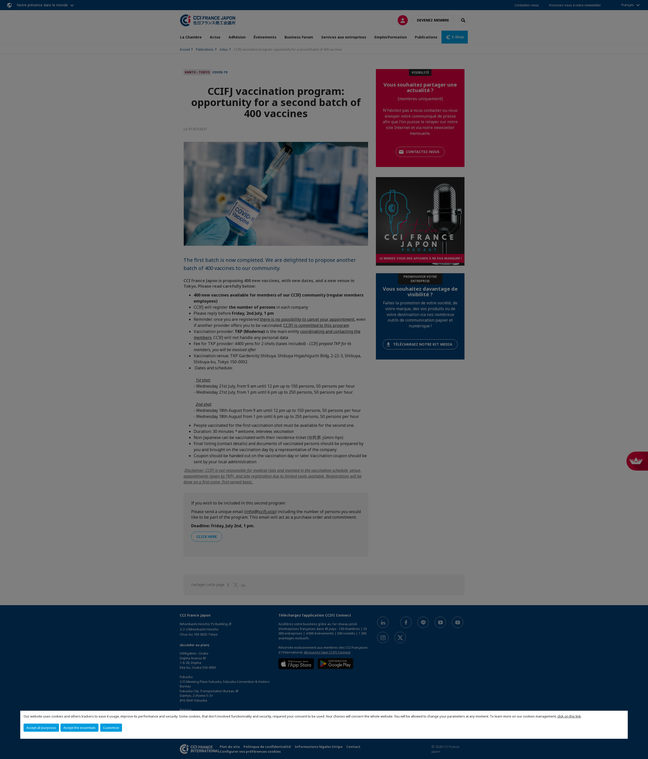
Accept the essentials (79, 727)
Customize (111, 727)
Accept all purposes (41, 727)
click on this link (569, 716)
